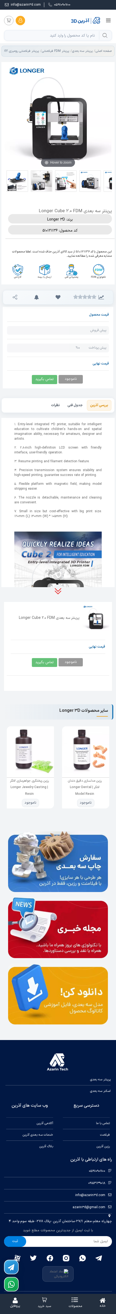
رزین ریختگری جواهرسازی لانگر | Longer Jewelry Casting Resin (29, 787)
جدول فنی (75, 405)
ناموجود (86, 803)
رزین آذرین (103, 1146)
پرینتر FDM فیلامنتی (55, 51)
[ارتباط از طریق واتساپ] (11, 1284)
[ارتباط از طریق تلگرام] (11, 1267)
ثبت (15, 1241)
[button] (58, 297)
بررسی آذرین (99, 405)
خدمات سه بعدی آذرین (38, 1134)
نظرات (55, 405)
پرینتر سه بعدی (82, 51)
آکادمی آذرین (45, 1123)
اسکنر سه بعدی (100, 1091)
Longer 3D (56, 219)
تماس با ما (103, 1123)
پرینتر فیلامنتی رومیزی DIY (21, 51)
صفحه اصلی (103, 51)
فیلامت (105, 1134)
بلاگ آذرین (46, 1146)
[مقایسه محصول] (101, 297)
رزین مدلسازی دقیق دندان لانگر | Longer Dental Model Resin (85, 787)
